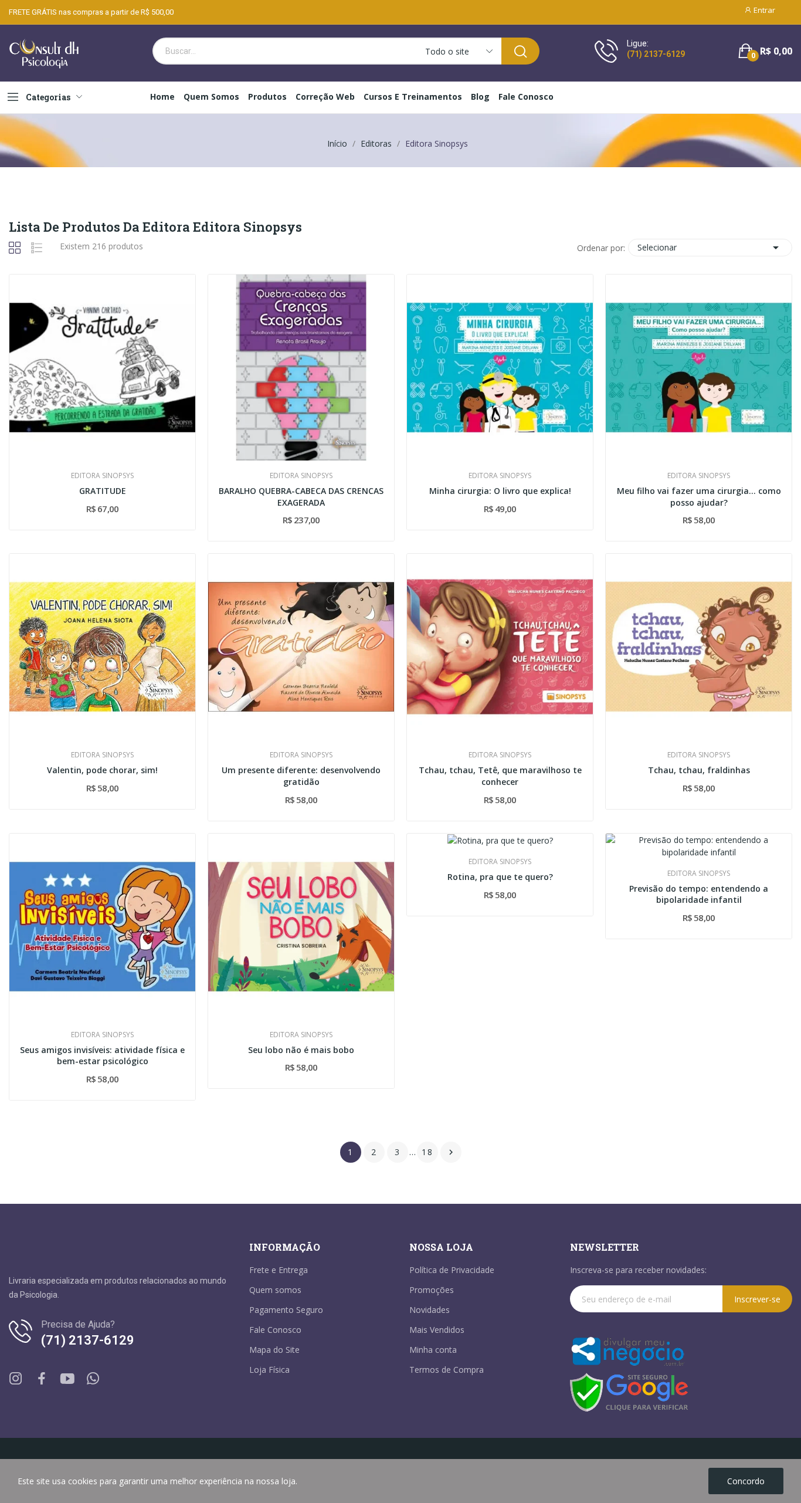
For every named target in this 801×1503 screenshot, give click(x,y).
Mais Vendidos (436, 1329)
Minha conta (433, 1349)
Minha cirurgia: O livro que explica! (500, 490)
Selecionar (710, 248)
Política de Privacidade (451, 1269)
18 (427, 1151)
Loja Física (269, 1369)
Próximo (451, 1152)
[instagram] (16, 1379)
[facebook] (42, 1379)
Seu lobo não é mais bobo (301, 1049)
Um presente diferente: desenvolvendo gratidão (301, 775)
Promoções (431, 1289)
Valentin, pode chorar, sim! (102, 770)
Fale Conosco (275, 1329)
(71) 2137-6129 (656, 54)
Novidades (429, 1309)
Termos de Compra (446, 1369)
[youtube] (67, 1379)
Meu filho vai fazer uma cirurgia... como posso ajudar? (699, 496)
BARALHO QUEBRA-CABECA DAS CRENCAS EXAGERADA (301, 496)
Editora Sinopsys (102, 475)
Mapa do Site (274, 1349)
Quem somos (275, 1289)
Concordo (746, 1481)
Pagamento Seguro (286, 1309)
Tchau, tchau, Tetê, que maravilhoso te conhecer (500, 775)
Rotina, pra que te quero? (500, 876)
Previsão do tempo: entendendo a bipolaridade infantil (698, 894)
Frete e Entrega (278, 1269)
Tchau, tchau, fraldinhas (699, 770)
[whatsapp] (93, 1379)
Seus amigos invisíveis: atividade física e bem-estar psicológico (102, 1055)
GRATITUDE (102, 490)
